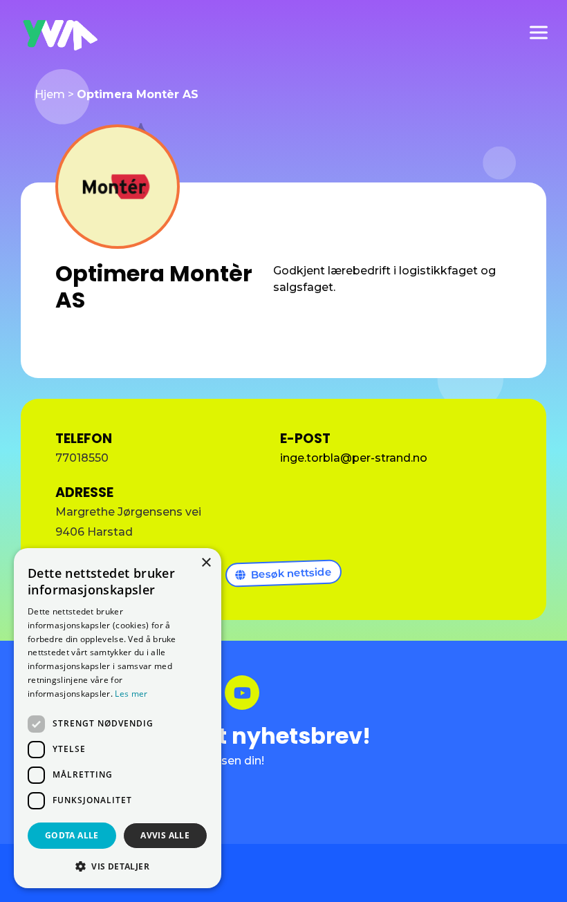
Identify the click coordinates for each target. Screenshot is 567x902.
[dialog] (117, 718)
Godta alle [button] (72, 835)
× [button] (206, 563)
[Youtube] (242, 692)
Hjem (50, 94)
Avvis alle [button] (164, 835)
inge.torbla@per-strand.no (353, 457)
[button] (117, 866)
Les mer (131, 693)
